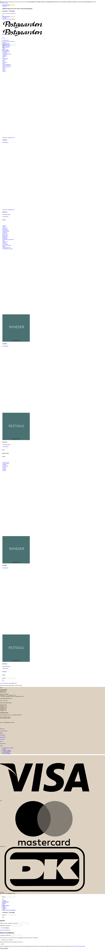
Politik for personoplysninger (79, 946)
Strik (3, 449)
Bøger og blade (5, 453)
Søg (3, 678)
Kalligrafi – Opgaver (6, 750)
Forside (1, 683)
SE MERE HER (5, 142)
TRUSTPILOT (3, 743)
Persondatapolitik (6, 752)
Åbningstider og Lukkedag (7, 747)
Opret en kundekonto (4, 948)
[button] (45, 5)
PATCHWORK (5, 34)
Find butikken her (3, 730)
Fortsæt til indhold (4, 2)
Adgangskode (5, 925)
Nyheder (4, 31)
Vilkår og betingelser (6, 753)
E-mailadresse (5, 935)
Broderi (4, 219)
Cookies (4, 749)
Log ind (7, 927)
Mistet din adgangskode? (5, 930)
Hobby (3, 456)
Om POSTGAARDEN (6, 751)
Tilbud (3, 674)
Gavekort (4, 671)
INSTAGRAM (3, 737)
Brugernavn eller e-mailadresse (9, 923)
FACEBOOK (2, 735)
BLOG (1, 741)
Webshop (6, 683)
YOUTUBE (2, 739)
